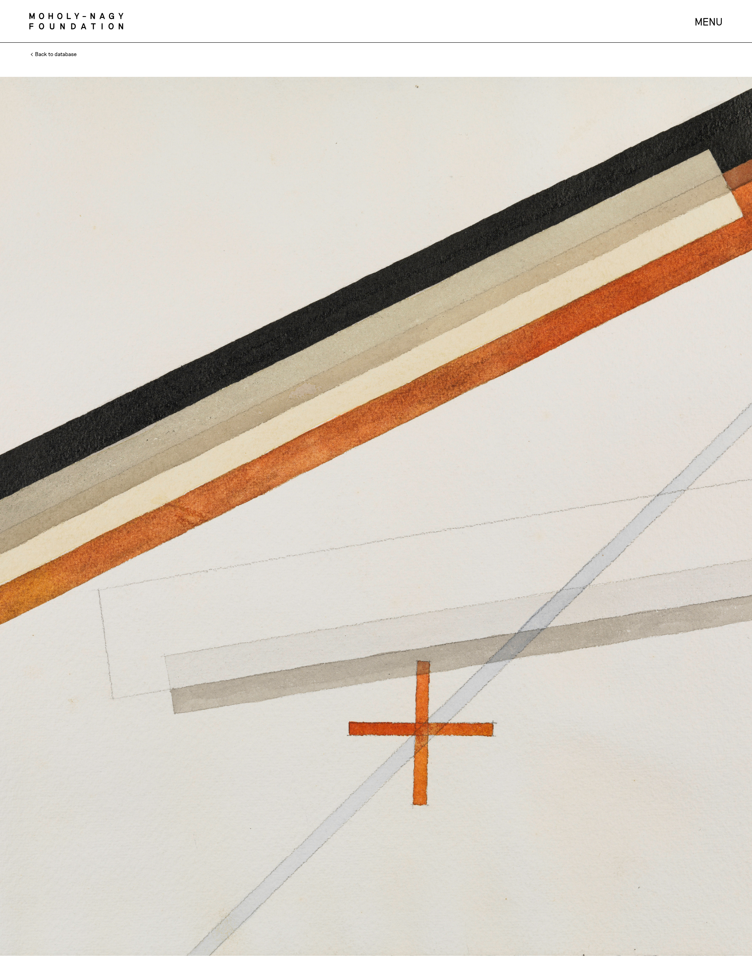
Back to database (55, 54)
